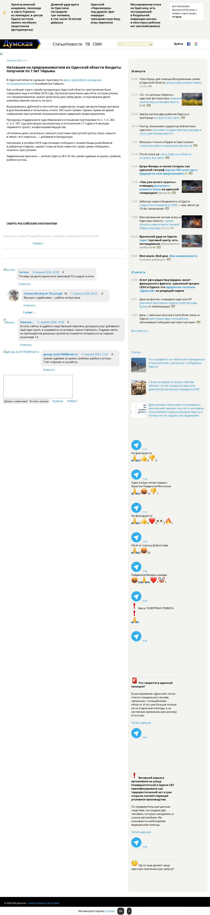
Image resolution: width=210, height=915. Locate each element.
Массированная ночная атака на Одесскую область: (160, 219)
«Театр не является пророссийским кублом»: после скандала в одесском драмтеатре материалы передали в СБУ (174, 385)
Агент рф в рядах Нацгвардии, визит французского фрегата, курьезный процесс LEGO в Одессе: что (169, 283)
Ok (121, 911)
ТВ (87, 44)
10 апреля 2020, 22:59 (45, 272)
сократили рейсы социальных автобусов (165, 145)
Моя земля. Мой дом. (154, 256)
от (159, 306)
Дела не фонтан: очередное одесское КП (165, 299)
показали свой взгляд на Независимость (160, 100)
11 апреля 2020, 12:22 (94, 354)
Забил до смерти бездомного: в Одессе (164, 201)
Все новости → (140, 331)
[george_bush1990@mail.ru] (21, 352)
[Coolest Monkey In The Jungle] (13, 300)
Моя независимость (183, 256)
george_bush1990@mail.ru (60, 354)
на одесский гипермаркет (159, 191)
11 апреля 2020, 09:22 (83, 293)
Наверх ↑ (38, 243)
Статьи (59, 44)
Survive (24, 272)
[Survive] (9, 270)
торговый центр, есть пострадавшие (159, 243)
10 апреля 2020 (14, 60)
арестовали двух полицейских (168, 318)
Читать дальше (141, 722)
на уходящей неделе (169, 291)
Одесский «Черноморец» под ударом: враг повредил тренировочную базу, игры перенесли (106, 13)
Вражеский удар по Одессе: (158, 236)
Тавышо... (27, 322)
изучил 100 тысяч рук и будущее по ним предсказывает (168, 171)
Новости (74, 44)
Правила (57, 401)
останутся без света (167, 118)
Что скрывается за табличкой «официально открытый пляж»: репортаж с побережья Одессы (176, 363)
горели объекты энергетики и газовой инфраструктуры (159, 224)
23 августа (138, 272)
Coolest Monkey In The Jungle (43, 293)
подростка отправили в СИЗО (158, 205)
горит (143, 240)
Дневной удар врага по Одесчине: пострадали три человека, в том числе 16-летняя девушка (66, 13)
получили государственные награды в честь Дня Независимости (170, 131)
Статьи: (136, 352)
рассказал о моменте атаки (154, 187)
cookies (110, 911)
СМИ (97, 44)
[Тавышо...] (9, 322)
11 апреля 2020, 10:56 (50, 322)
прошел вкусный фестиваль (184, 82)
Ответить (25, 284)
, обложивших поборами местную (167, 320)
